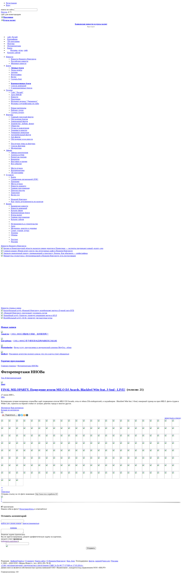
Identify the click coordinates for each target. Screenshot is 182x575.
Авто (13, 226)
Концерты (15, 159)
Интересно (5, 408)
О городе (10, 175)
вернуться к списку (173, 418)
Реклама (14, 242)
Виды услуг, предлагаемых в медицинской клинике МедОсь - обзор (42, 347)
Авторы (14, 72)
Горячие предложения (20, 188)
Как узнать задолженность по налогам (27, 201)
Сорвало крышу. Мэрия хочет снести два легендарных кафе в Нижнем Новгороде (38, 251)
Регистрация (11, 3)
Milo (3, 397)
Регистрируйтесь (26, 509)
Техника (14, 233)
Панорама (15, 181)
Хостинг (14, 239)
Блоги (8, 66)
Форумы (10, 44)
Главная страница (8, 366)
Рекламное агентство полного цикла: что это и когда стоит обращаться (39, 354)
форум (91, 561)
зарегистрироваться (31, 523)
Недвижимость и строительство (24, 224)
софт (26, 50)
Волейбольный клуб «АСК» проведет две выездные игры (27, 318)
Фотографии (16, 75)
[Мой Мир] (27, 415)
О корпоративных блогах (21, 88)
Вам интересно (17, 408)
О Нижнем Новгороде (56, 561)
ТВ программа (13, 41)
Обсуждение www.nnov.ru (22, 139)
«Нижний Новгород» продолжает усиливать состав (25, 313)
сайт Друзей (12, 37)
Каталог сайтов (13, 52)
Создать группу (17, 112)
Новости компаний (19, 208)
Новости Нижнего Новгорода (23, 59)
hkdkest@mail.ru (17, 561)
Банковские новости (19, 206)
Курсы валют (16, 215)
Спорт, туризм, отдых (20, 230)
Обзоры (14, 235)
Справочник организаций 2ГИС (24, 179)
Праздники (15, 99)
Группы (9, 90)
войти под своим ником (11, 523)
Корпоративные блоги (20, 213)
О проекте (29, 561)
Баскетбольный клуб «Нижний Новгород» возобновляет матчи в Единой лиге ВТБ (38, 310)
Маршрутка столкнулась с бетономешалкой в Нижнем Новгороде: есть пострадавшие (39, 256)
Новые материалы (18, 108)
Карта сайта (40, 561)
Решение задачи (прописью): (13, 534)
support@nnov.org (102, 561)
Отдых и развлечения (20, 128)
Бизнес (9, 204)
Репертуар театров (18, 157)
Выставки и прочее (19, 161)
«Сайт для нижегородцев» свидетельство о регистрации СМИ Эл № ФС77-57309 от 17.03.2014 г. (42, 565)
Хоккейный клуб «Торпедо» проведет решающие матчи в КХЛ (30, 315)
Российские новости (19, 61)
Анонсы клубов (17, 155)
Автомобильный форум (21, 135)
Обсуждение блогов (19, 119)
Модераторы (16, 148)
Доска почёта (16, 70)
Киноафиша (12, 39)
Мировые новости (18, 63)
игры (20, 50)
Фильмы (13, 50)
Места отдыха (17, 168)
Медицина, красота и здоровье (24, 228)
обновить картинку (10, 541)
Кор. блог (71, 561)
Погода (4, 12)
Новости (9, 57)
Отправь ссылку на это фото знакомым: (18, 494)
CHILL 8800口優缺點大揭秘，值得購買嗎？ (30, 334)
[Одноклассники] (24, 415)
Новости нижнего (18, 186)
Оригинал (5, 492)
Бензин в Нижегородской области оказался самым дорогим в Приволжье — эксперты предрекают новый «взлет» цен (53, 248)
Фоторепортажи (14, 46)
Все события (16, 164)
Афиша (9, 150)
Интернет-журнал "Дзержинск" (24, 101)
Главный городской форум (22, 117)
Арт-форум (15, 137)
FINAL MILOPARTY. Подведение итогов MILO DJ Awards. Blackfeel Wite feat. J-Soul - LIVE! (63, 389)
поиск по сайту (7, 10)
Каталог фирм (17, 210)
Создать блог (16, 79)
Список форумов (18, 146)
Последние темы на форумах (23, 144)
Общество (15, 126)
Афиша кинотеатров (19, 152)
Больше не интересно (10, 410)
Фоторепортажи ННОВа (27, 366)
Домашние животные (20, 132)
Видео (13, 77)
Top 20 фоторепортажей (11, 378)
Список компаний (18, 86)
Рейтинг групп (17, 110)
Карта (9, 48)
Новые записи (8, 327)
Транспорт (15, 193)
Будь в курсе (91, 26)
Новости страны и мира (11, 308)
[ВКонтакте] (19, 415)
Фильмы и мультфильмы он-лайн (25, 103)
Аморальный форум (19, 121)
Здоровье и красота (19, 130)
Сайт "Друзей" (17, 92)
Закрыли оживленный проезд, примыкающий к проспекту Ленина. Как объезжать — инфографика (45, 253)
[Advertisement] (16, 281)
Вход (8, 5)
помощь (13, 528)
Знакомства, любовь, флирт (22, 124)
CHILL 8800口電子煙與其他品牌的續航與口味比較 (35, 341)
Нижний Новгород (19, 199)
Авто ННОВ (16, 95)
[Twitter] (22, 415)
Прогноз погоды (18, 190)
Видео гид (15, 195)
